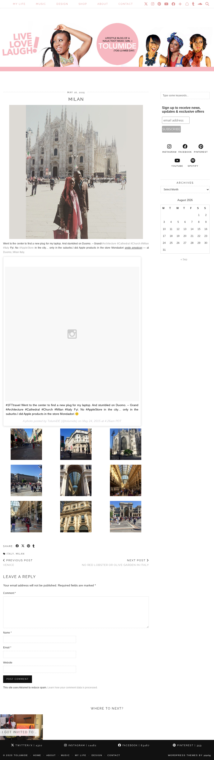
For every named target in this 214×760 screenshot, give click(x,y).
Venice (18, 563)
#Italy (6, 247)
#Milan (145, 243)
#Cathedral (123, 243)
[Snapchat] (187, 4)
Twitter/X (28, 745)
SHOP (83, 4)
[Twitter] (146, 4)
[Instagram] (153, 4)
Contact (125, 4)
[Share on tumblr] (34, 546)
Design (62, 4)
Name (7, 632)
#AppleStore (26, 247)
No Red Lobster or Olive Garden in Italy (115, 563)
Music (41, 4)
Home (37, 755)
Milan (20, 554)
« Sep (184, 259)
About (102, 4)
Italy (10, 554)
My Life (19, 4)
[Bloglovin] (180, 4)
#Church (135, 243)
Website (7, 662)
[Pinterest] (159, 4)
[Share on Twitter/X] (23, 546)
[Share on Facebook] (17, 546)
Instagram (82, 745)
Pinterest (189, 745)
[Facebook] (174, 4)
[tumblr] (193, 4)
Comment (9, 593)
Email (7, 647)
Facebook (135, 745)
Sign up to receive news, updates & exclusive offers (183, 109)
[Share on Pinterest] (29, 546)
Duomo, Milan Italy (13, 252)
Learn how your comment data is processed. (72, 687)
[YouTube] (166, 4)
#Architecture (108, 243)
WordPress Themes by (189, 755)
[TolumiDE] (107, 40)
